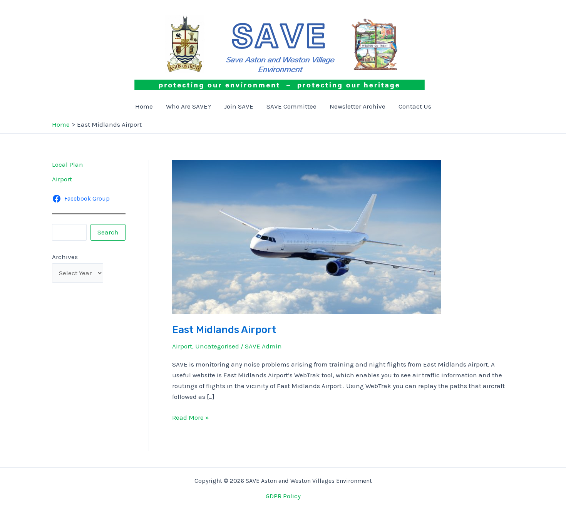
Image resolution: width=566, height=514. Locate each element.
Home (144, 106)
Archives (65, 257)
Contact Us (415, 106)
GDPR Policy (283, 496)
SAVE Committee (291, 106)
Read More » (190, 418)
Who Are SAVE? (188, 106)
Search (108, 232)
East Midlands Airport (224, 330)
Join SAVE (238, 106)
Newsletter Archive (357, 106)
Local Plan (67, 164)
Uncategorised (217, 346)
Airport (62, 179)
